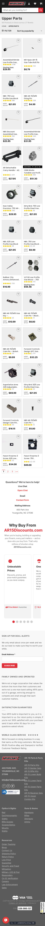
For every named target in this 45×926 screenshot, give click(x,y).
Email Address (8, 654)
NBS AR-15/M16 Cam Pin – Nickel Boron (10, 351)
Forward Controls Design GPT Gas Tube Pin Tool (32, 351)
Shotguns (28, 818)
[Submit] (40, 10)
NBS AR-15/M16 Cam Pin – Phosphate (30, 422)
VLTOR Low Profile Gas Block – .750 (32, 278)
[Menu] (3, 4)
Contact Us (7, 850)
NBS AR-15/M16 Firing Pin (30, 97)
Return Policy (8, 857)
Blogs (4, 847)
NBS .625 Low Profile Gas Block (10, 242)
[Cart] (41, 3)
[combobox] (20, 10)
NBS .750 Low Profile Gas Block (10, 97)
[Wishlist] (18, 41)
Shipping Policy (9, 853)
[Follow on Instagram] (8, 786)
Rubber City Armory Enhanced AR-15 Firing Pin (11, 279)
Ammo (27, 822)
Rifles (26, 815)
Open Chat (23, 490)
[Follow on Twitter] (13, 786)
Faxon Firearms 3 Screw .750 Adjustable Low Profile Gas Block (31, 459)
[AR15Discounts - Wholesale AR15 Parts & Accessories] (17, 3)
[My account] (29, 3)
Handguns (28, 812)
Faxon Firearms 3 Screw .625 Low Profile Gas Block (10, 458)
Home (4, 26)
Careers (5, 881)
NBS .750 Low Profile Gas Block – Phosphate (32, 244)
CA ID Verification (10, 878)
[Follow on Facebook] (4, 786)
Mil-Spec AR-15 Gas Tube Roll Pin (31, 61)
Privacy (32, 903)
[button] (42, 908)
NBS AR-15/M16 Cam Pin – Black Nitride (31, 315)
